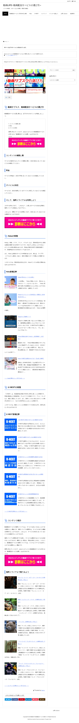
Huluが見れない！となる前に (26, 277)
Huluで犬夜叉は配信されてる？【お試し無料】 (31, 358)
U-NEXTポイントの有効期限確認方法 (28, 494)
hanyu (43, 690)
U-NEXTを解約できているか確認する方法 (29, 437)
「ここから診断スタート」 (11, 55)
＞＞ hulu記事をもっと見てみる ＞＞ (15, 378)
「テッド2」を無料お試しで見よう (27, 621)
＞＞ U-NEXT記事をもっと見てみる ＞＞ (16, 511)
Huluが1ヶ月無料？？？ (24, 316)
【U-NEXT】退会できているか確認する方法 (30, 420)
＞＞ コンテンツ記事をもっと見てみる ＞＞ (17, 685)
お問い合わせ (56, 710)
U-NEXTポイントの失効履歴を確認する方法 (30, 457)
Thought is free (48, 719)
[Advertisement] (39, 27)
